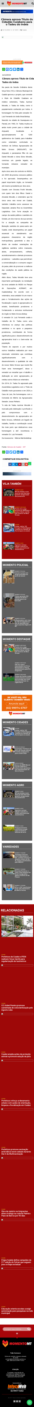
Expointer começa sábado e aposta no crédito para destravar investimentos (22, 547)
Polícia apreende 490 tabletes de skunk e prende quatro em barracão (21, 598)
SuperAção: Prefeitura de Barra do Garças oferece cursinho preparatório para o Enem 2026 (23, 751)
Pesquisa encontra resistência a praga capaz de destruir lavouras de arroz (21, 830)
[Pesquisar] (28, 1329)
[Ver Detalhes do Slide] (17, 11)
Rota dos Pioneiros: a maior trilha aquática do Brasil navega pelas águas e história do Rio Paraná (23, 874)
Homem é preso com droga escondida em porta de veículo (21, 574)
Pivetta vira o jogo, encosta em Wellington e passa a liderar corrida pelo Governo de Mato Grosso (23, 512)
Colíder (17, 524)
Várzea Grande (19, 763)
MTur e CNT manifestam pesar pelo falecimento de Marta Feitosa (23, 888)
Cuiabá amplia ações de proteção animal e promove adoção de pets (16, 1055)
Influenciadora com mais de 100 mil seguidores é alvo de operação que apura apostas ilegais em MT (23, 623)
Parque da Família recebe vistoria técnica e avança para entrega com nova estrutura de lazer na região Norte (23, 679)
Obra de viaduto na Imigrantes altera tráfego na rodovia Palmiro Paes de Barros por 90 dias (15, 1213)
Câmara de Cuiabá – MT (16, 447)
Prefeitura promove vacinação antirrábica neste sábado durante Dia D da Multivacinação (16, 1151)
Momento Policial (20, 571)
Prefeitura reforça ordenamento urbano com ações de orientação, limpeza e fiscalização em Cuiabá (16, 1103)
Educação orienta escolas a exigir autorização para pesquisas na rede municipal (17, 1311)
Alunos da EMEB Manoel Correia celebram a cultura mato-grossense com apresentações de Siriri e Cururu (22, 768)
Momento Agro (19, 490)
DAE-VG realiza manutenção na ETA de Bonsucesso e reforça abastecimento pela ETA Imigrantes (22, 667)
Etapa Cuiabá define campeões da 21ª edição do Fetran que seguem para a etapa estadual (16, 1262)
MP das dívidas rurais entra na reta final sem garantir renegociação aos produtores (22, 494)
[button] (3, 3)
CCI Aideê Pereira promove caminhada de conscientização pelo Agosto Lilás (17, 1007)
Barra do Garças (20, 747)
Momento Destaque (20, 507)
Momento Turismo (20, 853)
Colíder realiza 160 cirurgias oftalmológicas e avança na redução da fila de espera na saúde (23, 529)
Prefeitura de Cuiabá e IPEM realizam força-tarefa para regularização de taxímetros (13, 959)
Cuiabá (24, 30)
